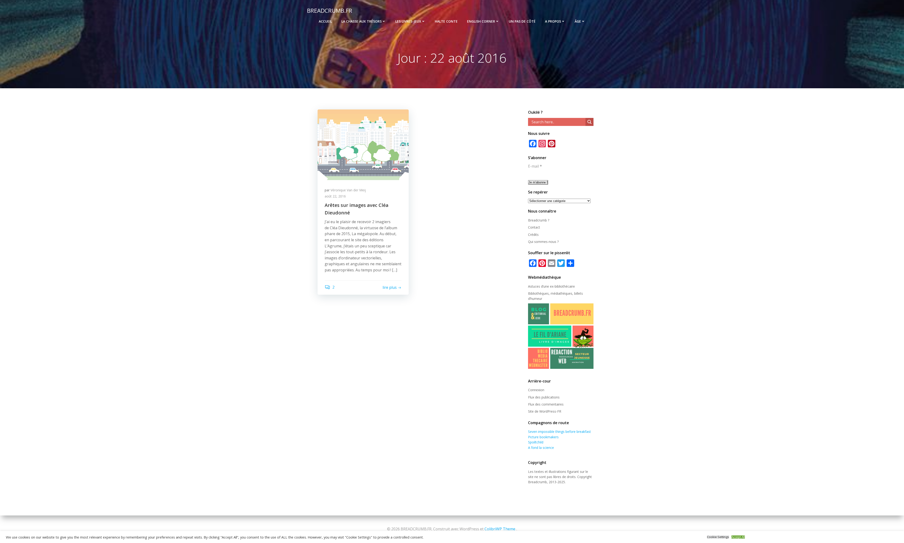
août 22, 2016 (335, 196)
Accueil (325, 21)
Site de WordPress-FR (544, 411)
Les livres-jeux (408, 21)
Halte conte (446, 21)
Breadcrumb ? (538, 220)
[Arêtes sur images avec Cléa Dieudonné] (363, 144)
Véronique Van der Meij (348, 190)
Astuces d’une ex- (541, 286)
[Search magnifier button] (589, 122)
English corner (481, 21)
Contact (534, 227)
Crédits (533, 234)
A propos (553, 21)
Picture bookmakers (543, 437)
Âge (578, 21)
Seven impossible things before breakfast (559, 431)
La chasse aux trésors (361, 21)
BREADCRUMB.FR (329, 10)
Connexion (536, 390)
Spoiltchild (535, 442)
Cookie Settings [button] (718, 537)
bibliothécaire (565, 286)
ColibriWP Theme (499, 528)
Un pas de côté (522, 21)
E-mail (535, 166)
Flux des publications (544, 397)
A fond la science (541, 447)
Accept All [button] (738, 537)
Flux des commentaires (546, 404)
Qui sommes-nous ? (543, 241)
